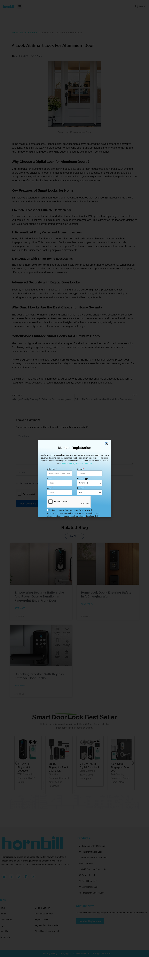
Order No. (51, 469)
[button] (107, 444)
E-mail (80, 469)
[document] (74, 478)
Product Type (83, 478)
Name (49, 488)
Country (80, 488)
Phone (50, 478)
